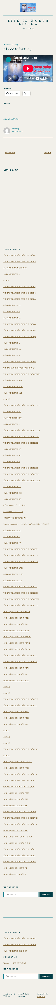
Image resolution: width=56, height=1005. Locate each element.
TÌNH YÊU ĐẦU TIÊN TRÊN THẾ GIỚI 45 (19, 261)
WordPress (41, 996)
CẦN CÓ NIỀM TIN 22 (12, 318)
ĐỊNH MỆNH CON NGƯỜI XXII (16, 718)
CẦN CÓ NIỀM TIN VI (12, 530)
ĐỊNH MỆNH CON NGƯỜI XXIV (16, 680)
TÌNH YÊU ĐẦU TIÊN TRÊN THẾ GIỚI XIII (20, 749)
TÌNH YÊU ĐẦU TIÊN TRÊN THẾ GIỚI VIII (20, 818)
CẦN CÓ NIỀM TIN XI (12, 455)
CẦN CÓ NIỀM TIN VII (12, 499)
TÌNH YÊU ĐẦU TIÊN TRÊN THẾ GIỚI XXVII (21, 549)
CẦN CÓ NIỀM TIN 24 (12, 305)
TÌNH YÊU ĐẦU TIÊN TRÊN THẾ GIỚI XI (19, 780)
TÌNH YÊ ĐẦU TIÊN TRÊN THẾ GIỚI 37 (18, 368)
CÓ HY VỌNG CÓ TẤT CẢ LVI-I (15, 518)
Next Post (47, 153)
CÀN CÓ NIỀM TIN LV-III (13, 568)
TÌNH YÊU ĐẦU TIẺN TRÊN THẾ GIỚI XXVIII (21, 480)
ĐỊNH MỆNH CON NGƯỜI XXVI (16, 668)
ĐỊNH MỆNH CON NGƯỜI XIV (15, 830)
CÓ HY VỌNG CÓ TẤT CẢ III (14, 505)
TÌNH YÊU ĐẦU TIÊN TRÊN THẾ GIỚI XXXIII (21, 430)
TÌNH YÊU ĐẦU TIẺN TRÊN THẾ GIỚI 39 (19, 336)
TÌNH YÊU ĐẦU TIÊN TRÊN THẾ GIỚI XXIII (21, 599)
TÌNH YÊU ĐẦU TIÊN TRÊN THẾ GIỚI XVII (20, 699)
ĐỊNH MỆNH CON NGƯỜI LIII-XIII (17, 837)
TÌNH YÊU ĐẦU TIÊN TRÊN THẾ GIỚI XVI (20, 705)
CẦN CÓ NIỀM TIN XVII (13, 386)
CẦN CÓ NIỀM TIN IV (12, 543)
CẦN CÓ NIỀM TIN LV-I (12, 580)
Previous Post (10, 153)
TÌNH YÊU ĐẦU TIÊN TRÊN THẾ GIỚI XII (20, 774)
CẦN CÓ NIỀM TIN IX (12, 486)
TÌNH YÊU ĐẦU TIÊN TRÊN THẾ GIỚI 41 (19, 324)
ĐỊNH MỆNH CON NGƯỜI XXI (15, 724)
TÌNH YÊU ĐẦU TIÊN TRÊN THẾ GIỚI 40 (19, 330)
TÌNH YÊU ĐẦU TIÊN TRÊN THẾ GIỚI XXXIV (21, 405)
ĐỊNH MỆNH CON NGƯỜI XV (15, 805)
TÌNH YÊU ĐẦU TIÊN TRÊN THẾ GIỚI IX (19, 811)
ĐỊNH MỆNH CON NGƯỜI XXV (15, 674)
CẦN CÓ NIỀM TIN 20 (12, 349)
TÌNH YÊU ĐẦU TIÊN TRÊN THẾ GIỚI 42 (19, 299)
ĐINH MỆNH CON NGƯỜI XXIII (16, 711)
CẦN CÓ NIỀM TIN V (11, 536)
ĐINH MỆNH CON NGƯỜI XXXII (16, 611)
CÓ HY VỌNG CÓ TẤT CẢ (13, 511)
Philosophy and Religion (11, 119)
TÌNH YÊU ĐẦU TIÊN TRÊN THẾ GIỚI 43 (19, 293)
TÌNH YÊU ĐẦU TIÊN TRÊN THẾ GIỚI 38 (19, 361)
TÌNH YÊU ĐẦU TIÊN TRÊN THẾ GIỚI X (19, 787)
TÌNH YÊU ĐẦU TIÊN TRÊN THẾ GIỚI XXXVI (21, 374)
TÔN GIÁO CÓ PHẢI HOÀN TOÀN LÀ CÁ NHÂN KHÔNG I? (26, 524)
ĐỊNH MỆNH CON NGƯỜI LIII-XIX (17, 761)
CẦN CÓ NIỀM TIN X (11, 461)
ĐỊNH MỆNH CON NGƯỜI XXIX (16, 630)
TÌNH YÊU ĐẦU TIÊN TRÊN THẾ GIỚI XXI (20, 587)
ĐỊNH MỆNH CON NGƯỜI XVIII (16, 768)
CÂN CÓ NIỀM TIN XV (12, 411)
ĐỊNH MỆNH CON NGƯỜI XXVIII (17, 637)
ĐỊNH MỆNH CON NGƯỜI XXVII (16, 643)
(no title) (6, 280)
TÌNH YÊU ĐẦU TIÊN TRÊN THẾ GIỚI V (19, 855)
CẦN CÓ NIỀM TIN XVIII (13, 380)
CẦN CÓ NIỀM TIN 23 (11, 311)
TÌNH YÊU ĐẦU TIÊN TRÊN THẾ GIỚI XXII (20, 593)
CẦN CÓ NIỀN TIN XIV (12, 418)
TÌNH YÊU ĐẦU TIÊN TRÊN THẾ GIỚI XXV (20, 561)
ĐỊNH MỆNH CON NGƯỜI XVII (16, 793)
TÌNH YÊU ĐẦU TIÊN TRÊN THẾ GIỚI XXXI (20, 443)
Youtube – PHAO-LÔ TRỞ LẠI (14, 963)
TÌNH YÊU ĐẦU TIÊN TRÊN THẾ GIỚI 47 (19, 255)
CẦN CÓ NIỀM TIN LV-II (13, 574)
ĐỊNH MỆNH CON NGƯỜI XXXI (16, 618)
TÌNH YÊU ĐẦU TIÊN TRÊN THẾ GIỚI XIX (20, 661)
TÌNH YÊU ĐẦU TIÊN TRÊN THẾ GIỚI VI (19, 849)
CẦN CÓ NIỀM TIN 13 (11, 424)
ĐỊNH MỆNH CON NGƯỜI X (14, 874)
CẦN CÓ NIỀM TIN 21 (11, 343)
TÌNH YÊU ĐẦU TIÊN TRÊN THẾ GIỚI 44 (19, 286)
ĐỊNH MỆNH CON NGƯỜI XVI (15, 799)
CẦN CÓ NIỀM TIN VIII (12, 493)
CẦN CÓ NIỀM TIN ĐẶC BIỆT (15, 268)
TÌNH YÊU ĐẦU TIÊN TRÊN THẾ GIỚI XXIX (20, 474)
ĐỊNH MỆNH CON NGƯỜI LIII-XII (17, 843)
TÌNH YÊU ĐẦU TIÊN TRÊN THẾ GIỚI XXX (20, 468)
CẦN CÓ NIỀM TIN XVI (12, 393)
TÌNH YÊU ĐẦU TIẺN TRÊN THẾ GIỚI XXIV (20, 605)
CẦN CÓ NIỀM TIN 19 (11, 355)
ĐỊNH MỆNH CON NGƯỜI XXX (15, 624)
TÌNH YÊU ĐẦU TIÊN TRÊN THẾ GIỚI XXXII (21, 436)
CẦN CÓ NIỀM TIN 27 (11, 274)
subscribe (46, 894)
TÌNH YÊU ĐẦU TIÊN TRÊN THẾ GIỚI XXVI (20, 555)
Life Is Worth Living (29, 22)
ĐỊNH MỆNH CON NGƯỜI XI (15, 868)
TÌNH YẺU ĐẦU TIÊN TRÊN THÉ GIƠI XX (20, 655)
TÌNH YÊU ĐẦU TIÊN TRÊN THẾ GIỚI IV (19, 862)
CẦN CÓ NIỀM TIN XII (12, 449)
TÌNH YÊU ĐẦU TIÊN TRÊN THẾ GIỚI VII (20, 824)
